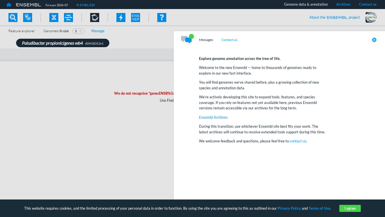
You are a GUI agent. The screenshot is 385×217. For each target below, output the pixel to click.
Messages (206, 40)
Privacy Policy (289, 208)
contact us (298, 141)
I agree (350, 208)
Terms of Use (319, 208)
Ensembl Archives (213, 117)
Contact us (229, 40)
